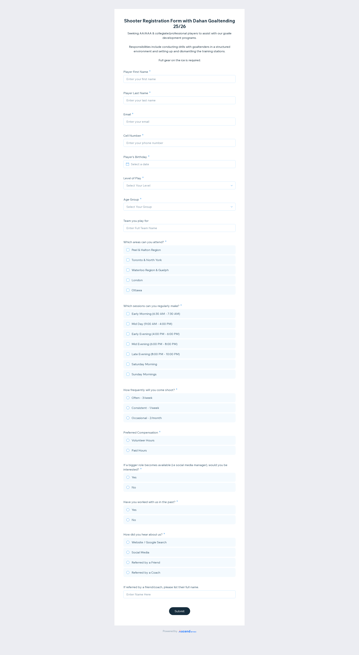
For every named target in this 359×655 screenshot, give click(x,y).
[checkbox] (179, 250)
